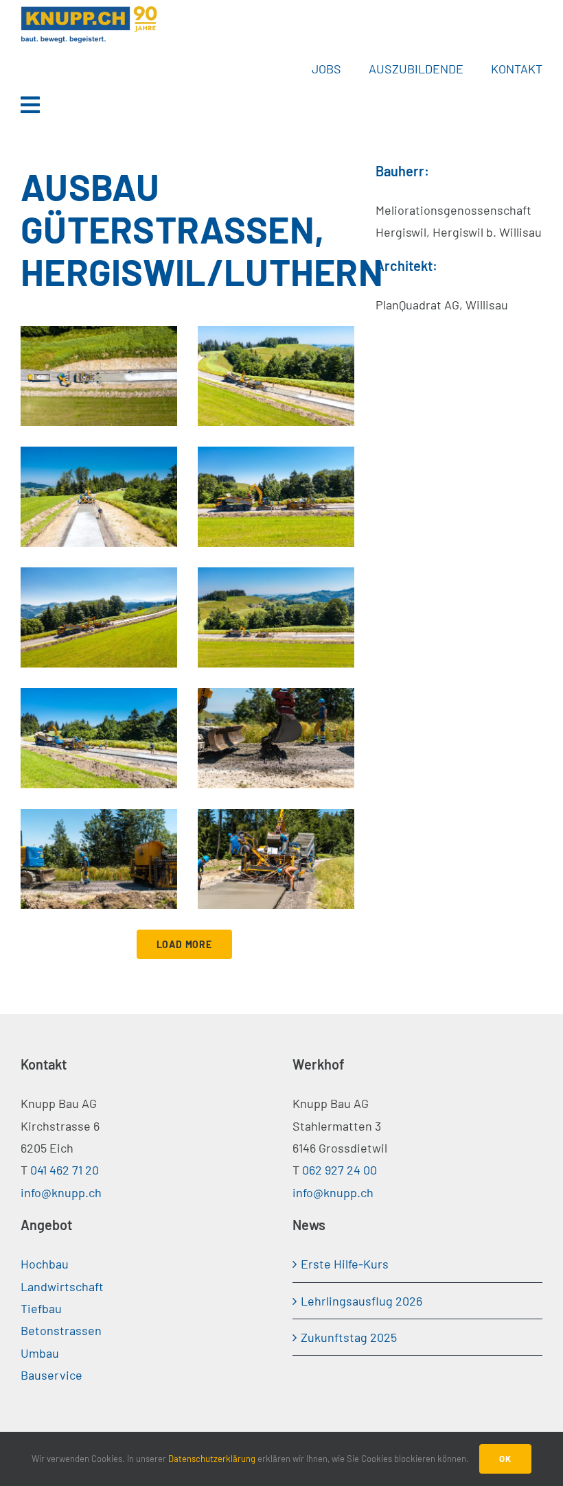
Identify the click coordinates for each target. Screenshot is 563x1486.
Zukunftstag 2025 (349, 1337)
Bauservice (51, 1374)
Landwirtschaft (62, 1286)
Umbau (40, 1352)
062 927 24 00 (339, 1169)
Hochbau (45, 1263)
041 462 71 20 (64, 1169)
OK (505, 1458)
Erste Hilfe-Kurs (345, 1263)
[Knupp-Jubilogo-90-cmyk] (89, 11)
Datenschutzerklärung (211, 1458)
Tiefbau (41, 1308)
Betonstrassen (61, 1330)
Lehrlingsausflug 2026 (361, 1300)
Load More (184, 944)
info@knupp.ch (61, 1192)
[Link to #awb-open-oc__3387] (276, 105)
